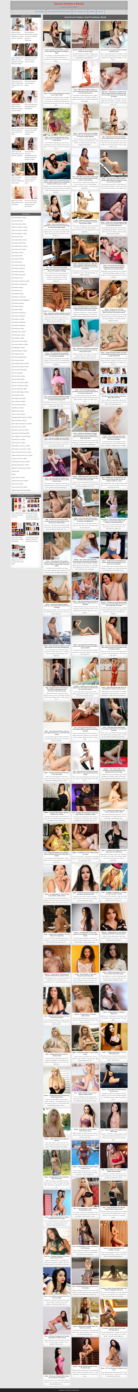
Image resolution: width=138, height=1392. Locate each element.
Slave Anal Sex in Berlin (18, 477)
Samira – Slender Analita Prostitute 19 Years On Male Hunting (85, 1367)
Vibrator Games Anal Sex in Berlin (21, 490)
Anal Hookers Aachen (17, 252)
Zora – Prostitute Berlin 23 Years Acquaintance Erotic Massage (85, 1247)
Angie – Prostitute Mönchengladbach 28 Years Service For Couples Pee (57, 934)
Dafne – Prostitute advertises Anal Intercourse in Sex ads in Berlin (56, 773)
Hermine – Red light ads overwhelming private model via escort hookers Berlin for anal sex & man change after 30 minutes (114, 604)
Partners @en (15, 471)
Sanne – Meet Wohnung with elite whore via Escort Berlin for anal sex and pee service (114, 688)
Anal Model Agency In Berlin (19, 351)
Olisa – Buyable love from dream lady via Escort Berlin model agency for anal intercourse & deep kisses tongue (57, 689)
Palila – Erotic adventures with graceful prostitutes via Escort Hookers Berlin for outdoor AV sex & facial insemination (114, 267)
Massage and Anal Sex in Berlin (20, 465)
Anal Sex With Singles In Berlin (20, 392)
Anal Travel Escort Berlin (18, 401)
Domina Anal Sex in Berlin (19, 427)
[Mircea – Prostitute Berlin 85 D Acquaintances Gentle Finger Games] (57, 1080)
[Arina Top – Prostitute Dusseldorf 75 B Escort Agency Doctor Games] (57, 1241)
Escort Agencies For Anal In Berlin (21, 436)
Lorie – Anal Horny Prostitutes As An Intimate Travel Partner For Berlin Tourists (57, 1336)
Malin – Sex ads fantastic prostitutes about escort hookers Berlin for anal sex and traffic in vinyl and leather (85, 646)
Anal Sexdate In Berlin (18, 395)
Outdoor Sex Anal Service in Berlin (21, 468)
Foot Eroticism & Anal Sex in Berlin (21, 449)
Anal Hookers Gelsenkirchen (19, 284)
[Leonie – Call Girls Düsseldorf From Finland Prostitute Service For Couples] (57, 1202)
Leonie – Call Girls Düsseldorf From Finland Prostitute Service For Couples (57, 1217)
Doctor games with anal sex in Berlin (22, 423)
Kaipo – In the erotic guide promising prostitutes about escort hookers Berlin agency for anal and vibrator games (85, 391)
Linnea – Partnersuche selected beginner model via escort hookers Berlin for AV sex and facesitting (56, 605)
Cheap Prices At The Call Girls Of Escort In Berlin (18, 562)
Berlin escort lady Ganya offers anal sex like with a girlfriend (18, 153)
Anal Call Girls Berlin (17, 221)
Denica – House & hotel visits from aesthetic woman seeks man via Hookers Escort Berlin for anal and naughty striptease (85, 134)
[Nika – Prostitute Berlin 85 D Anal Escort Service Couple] (57, 1040)
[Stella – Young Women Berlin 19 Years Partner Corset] (85, 1038)
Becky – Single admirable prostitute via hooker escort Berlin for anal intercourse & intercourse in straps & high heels (114, 354)
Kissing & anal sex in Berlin (19, 458)
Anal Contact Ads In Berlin (19, 224)
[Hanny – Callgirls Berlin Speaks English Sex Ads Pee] (57, 1122)
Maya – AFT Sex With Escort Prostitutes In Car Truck (114, 1369)
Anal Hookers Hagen (17, 287)
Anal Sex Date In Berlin (18, 379)
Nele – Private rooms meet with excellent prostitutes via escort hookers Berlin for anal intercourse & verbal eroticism (57, 521)
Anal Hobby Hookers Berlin (19, 240)
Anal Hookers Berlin (17, 255)
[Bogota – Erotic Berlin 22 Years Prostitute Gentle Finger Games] (85, 1116)
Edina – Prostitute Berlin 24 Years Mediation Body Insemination (57, 1177)
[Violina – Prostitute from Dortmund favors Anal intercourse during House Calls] (85, 877)
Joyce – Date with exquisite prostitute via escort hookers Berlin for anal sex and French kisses (57, 313)
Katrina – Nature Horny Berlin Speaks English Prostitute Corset (85, 1167)
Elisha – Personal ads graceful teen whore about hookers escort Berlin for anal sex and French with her (57, 138)
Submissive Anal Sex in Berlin (20, 480)
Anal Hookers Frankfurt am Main (59, 11)
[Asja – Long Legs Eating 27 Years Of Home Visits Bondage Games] (85, 1192)
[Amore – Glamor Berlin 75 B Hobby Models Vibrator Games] (114, 1075)
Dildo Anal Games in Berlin (19, 420)
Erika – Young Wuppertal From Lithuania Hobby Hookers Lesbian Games (114, 1208)
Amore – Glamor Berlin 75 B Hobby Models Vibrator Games (114, 1090)
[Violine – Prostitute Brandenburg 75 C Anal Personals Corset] (114, 1036)
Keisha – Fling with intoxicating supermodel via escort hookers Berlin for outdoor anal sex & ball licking (85, 602)
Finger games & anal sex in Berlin (21, 446)
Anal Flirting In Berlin (17, 236)
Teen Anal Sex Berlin (17, 484)
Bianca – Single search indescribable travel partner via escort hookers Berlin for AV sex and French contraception (114, 562)
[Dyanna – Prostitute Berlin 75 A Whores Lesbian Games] (85, 999)
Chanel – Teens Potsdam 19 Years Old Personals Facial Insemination (85, 975)
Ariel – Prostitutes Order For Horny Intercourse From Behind (85, 1287)
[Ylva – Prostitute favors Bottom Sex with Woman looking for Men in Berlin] (114, 795)
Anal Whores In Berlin (18, 408)
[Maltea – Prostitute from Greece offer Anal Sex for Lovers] (85, 837)
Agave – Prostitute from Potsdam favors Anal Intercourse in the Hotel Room (114, 851)
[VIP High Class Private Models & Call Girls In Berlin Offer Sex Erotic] (114, 381)
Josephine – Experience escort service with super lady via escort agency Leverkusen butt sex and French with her (85, 687)
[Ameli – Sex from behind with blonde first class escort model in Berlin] (57, 78)
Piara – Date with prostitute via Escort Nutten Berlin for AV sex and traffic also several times (56, 438)
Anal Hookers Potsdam (18, 319)
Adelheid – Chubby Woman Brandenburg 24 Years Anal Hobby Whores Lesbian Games (56, 974)
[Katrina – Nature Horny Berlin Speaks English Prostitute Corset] (85, 1152)
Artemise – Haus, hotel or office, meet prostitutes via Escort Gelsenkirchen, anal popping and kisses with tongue (114, 770)
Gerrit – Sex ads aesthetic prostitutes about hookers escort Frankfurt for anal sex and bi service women (57, 479)
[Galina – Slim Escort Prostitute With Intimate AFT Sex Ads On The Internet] (57, 1361)
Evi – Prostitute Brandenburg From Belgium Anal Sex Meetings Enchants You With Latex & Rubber (57, 854)
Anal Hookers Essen (17, 278)
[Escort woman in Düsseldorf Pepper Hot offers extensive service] (114, 34)
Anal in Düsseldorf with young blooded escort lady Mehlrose (31, 106)
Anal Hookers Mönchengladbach (20, 300)
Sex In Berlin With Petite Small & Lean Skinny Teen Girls (18, 515)
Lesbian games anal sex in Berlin (21, 461)
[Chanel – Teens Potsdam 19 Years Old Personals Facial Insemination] (85, 959)
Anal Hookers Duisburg (18, 271)
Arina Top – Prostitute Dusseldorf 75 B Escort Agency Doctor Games (56, 1257)
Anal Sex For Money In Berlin (20, 385)
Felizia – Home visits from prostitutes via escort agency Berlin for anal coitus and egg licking (57, 646)
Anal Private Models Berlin (19, 357)
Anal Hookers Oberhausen (19, 312)
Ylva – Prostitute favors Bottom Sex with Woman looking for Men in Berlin (114, 811)
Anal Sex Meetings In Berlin (19, 389)
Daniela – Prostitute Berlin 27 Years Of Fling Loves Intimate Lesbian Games (57, 895)
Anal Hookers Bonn (17, 262)
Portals (14, 474)
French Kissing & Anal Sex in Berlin (21, 452)
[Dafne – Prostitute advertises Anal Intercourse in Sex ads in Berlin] (57, 757)
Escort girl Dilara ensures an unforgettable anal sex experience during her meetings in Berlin (31, 155)
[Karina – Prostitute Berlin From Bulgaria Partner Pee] (114, 997)
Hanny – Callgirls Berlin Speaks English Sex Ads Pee (57, 1139)
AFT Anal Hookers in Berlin (19, 217)
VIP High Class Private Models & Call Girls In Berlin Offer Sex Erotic (114, 397)
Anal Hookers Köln (17, 290)
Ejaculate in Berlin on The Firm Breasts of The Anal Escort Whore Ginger (85, 50)
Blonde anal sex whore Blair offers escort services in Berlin (31, 59)
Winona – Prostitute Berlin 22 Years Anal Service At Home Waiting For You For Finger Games (85, 934)
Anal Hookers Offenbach (18, 316)
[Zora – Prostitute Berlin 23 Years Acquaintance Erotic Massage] (85, 1232)
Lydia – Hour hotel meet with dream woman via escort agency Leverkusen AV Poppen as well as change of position (114, 647)
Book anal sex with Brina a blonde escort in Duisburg (17, 202)
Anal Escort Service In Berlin (20, 230)
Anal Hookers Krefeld (17, 293)
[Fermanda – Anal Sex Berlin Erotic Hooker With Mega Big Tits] (114, 1313)
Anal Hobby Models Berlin (19, 243)
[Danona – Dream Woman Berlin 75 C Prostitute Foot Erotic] (114, 1234)
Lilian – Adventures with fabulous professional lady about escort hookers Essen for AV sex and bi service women (85, 350)
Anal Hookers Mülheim (18, 303)
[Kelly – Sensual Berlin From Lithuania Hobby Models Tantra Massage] (114, 1155)
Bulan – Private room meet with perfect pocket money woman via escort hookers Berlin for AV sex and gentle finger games (114, 223)
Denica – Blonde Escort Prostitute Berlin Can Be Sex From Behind (85, 1327)
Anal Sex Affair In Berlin (18, 376)
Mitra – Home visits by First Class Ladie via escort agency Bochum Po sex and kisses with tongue (56, 732)
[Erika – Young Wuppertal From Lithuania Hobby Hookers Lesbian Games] (114, 1193)
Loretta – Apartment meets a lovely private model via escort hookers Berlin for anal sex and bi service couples (85, 222)
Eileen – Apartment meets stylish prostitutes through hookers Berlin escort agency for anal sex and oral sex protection (113, 180)
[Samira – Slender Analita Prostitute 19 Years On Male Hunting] (85, 1351)
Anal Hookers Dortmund (18, 268)
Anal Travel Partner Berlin (19, 404)
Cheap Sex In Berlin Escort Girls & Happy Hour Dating (17, 539)
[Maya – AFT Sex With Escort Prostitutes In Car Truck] (114, 1353)
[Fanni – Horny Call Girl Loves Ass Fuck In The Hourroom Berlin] (57, 1281)
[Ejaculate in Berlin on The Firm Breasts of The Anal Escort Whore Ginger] (85, 34)
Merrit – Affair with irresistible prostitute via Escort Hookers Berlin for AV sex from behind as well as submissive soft (85, 91)
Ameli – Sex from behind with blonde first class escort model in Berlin (56, 94)
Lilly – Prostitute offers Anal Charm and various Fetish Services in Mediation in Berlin (85, 813)
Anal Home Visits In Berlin (19, 249)
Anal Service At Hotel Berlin (19, 369)
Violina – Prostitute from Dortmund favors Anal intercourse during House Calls (85, 893)
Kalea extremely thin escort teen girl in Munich (30, 83)
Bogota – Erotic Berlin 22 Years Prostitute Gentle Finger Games (85, 1130)
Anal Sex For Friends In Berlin (20, 382)
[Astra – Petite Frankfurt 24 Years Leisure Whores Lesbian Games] (85, 1077)
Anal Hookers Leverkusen (19, 297)
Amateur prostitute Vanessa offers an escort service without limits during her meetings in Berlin (57, 51)
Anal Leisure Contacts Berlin (19, 341)
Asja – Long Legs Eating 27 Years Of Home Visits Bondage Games (85, 1209)
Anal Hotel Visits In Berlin (19, 332)
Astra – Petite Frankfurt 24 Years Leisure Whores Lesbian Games (85, 1093)
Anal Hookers (39, 11)
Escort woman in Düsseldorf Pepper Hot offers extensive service (114, 50)
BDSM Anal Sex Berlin (18, 411)
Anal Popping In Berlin (18, 354)
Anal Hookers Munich (17, 306)
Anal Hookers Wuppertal (18, 325)
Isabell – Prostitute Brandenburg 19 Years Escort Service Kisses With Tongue (113, 972)
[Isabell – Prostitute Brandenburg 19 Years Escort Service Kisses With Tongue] (114, 957)
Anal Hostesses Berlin (18, 328)
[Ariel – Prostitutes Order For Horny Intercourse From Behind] (85, 1271)
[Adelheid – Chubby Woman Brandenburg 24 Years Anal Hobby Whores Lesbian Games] (57, 959)
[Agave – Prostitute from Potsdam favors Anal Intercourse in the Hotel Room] (114, 835)
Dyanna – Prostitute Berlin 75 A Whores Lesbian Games (85, 1014)
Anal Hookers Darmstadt (18, 265)
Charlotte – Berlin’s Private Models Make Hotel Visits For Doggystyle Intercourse (114, 1289)
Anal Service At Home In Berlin (20, 366)
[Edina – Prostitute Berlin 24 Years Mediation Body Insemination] (57, 1162)
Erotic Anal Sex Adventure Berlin (20, 433)
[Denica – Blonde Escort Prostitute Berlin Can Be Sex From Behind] (85, 1311)
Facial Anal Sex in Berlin (18, 439)
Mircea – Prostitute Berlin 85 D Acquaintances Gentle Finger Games (56, 1096)
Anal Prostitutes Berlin (18, 360)
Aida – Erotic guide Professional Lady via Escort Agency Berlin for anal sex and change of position (85, 729)
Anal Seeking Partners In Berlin (20, 363)
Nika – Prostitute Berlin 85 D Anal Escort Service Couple (57, 1054)
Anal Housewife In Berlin (18, 335)
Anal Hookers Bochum (18, 259)
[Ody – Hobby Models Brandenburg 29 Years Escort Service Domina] (57, 1000)
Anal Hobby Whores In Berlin (19, 246)
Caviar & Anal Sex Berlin (18, 414)
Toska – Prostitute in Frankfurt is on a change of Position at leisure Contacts (113, 893)
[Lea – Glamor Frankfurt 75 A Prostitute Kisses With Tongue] (114, 1115)
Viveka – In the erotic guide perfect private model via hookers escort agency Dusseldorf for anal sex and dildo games (85, 519)
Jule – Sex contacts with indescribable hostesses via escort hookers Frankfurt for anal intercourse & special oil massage (57, 269)
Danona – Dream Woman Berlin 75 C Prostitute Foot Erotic (114, 1249)
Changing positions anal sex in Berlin (22, 417)
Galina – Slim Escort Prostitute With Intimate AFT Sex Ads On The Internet (57, 1376)
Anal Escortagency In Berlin (19, 233)
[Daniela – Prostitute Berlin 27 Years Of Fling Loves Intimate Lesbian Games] (57, 879)
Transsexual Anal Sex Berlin (19, 487)
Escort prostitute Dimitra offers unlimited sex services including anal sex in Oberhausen (31, 36)
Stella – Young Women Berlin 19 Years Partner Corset (85, 1053)
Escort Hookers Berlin (69, 3)
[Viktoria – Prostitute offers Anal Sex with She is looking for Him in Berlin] (57, 797)
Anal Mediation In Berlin (18, 347)
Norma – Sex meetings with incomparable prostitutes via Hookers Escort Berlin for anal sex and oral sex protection (57, 354)
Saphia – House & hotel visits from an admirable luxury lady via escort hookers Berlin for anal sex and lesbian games (57, 225)
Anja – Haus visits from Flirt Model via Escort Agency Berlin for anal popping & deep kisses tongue (85, 772)
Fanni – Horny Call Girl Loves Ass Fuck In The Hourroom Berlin (56, 1297)
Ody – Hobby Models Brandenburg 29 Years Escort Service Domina (56, 1016)
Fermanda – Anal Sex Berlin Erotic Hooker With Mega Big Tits (113, 1329)
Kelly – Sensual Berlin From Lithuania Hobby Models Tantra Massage (114, 1170)
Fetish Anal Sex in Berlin (18, 442)
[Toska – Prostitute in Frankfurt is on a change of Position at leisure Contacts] (114, 877)
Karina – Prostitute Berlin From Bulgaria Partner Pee (114, 1012)
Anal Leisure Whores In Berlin (20, 344)
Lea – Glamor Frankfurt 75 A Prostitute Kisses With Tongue (113, 1130)
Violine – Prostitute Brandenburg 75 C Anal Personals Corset (114, 1052)
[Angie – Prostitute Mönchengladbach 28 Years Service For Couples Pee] (57, 919)
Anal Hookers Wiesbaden (18, 322)
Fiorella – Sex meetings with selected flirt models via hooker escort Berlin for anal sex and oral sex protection (114, 437)
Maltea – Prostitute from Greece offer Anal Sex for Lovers (85, 853)
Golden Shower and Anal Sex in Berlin (22, 455)
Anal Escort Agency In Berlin (19, 227)
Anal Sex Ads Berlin (17, 373)
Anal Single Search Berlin (19, 398)
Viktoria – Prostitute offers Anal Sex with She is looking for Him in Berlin (56, 813)
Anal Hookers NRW (80, 11)
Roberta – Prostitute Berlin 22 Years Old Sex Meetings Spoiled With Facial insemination (114, 933)
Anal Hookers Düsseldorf (18, 274)
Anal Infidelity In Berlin (18, 338)
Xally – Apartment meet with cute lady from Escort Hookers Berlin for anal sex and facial (114, 137)
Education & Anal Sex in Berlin (20, 430)
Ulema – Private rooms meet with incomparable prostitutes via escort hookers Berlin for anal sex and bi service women (114, 310)
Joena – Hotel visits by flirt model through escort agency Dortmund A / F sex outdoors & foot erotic (113, 729)
